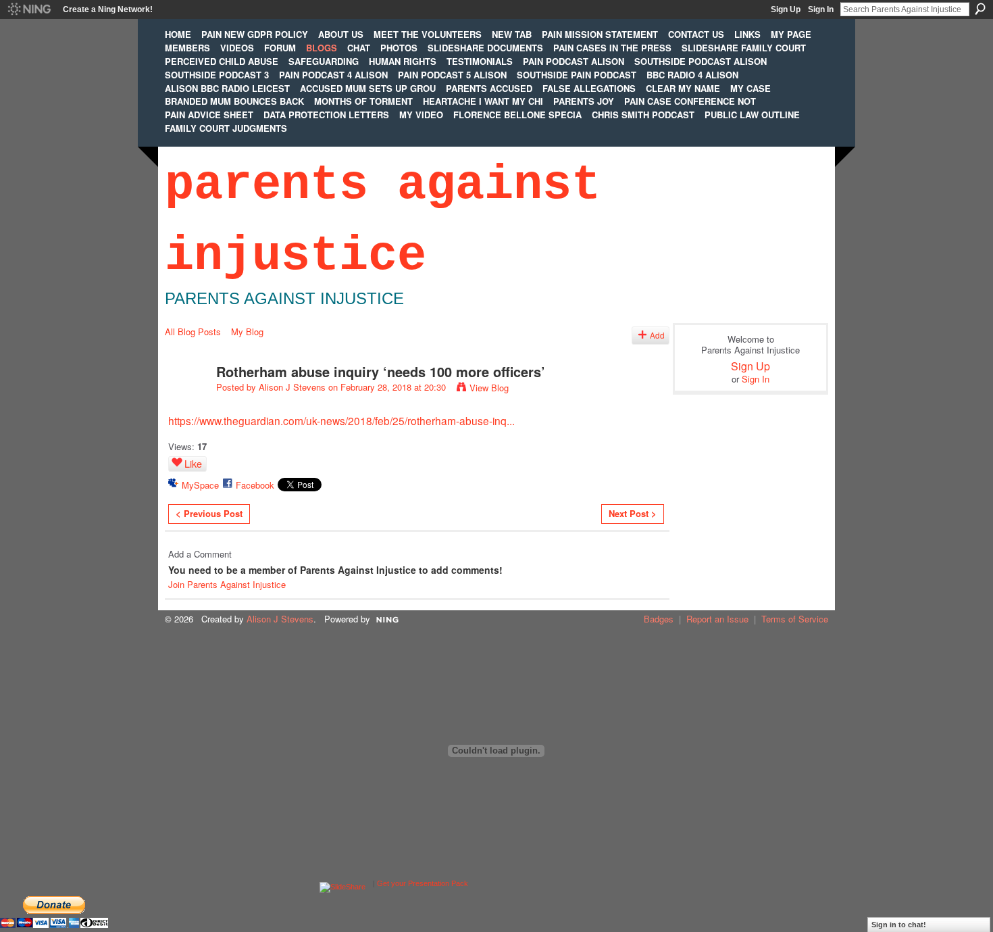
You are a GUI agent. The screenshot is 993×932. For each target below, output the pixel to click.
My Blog (247, 331)
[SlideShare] (342, 883)
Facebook (255, 485)
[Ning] (28, 9)
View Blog (489, 387)
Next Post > (633, 513)
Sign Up (785, 9)
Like (193, 463)
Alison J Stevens (292, 387)
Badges (658, 618)
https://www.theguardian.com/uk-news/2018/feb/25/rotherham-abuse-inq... (341, 420)
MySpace (200, 485)
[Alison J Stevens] (186, 400)
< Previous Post (209, 513)
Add (657, 335)
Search (980, 9)
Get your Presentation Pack (422, 883)
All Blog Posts (193, 331)
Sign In (821, 9)
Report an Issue (717, 618)
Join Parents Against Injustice (227, 584)
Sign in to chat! (898, 925)
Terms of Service (794, 618)
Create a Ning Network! (108, 9)
